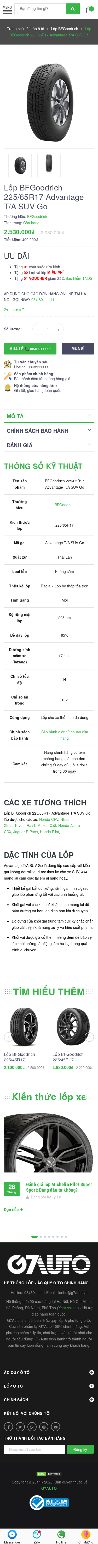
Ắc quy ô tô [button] (17, 1372)
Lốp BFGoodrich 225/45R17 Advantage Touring (22, 1056)
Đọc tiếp (12, 1209)
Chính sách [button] (16, 1399)
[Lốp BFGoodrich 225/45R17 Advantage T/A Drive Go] (73, 1026)
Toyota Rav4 (24, 825)
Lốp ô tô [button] (13, 1386)
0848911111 (38, 366)
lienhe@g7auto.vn (72, 1292)
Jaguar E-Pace (25, 831)
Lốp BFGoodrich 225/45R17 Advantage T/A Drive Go (72, 1056)
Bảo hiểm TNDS (79, 278)
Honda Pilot (49, 831)
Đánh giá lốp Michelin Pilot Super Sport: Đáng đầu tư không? (59, 1187)
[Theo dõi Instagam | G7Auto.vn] (43, 1426)
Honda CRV (48, 819)
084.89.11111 (42, 299)
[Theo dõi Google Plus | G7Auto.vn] (32, 1426)
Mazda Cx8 (46, 825)
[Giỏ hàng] (90, 9)
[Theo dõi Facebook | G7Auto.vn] (8, 1426)
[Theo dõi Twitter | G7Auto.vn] (20, 1426)
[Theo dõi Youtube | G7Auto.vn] (55, 1426)
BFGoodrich (64, 504)
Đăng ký (80, 1449)
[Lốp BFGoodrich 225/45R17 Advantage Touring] (24, 1026)
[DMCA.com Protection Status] (49, 1473)
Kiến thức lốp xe (49, 1096)
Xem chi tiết (68, 1307)
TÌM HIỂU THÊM (49, 991)
